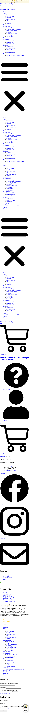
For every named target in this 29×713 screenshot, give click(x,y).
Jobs (7, 51)
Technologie (9, 46)
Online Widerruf (10, 52)
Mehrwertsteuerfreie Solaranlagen (15, 55)
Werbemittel (9, 36)
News (4, 54)
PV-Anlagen (9, 35)
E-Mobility (9, 32)
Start (4, 12)
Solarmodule (9, 14)
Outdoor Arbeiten (10, 42)
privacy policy (5, 708)
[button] (14, 86)
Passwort (3, 687)
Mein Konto (6, 207)
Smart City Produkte (11, 30)
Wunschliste (6, 673)
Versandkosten (6, 605)
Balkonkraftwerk (10, 19)
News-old (5, 667)
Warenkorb (6, 209)
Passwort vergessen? (5, 693)
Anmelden (15, 690)
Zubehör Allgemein (11, 22)
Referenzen (9, 49)
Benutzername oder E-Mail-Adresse (9, 683)
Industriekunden (7, 26)
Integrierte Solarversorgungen (14, 29)
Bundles (8, 17)
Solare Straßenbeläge (11, 33)
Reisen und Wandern (11, 40)
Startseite (2, 456)
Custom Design (10, 27)
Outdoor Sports (10, 43)
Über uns (5, 45)
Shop (4, 13)
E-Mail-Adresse (4, 700)
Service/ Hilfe (6, 670)
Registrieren (3, 710)
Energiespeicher (10, 16)
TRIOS (8, 20)
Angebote (8, 23)
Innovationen (6, 38)
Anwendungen (7, 39)
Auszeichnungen (10, 48)
